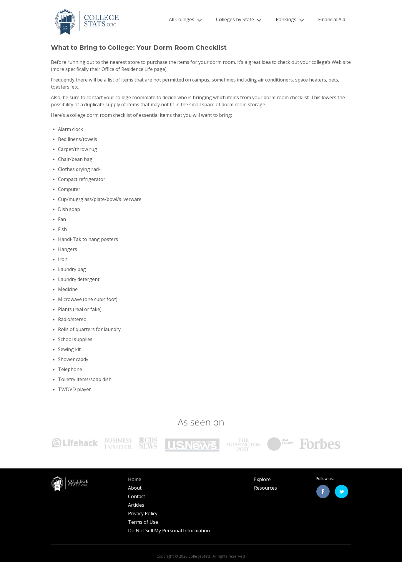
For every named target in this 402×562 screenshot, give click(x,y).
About (135, 488)
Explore (262, 479)
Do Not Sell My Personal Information (169, 530)
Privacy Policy (142, 513)
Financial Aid (331, 19)
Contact (136, 496)
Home (134, 479)
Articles (136, 505)
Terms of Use (143, 522)
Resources (265, 488)
